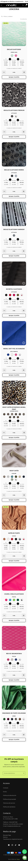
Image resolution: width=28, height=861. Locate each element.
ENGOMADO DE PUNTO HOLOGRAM (14, 713)
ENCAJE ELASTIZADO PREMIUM (14, 110)
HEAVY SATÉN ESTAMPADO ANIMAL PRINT (14, 408)
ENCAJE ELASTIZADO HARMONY (14, 229)
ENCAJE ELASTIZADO (14, 49)
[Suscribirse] (23, 773)
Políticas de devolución (9, 795)
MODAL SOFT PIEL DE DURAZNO (14, 349)
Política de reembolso (9, 807)
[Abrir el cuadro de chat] (24, 858)
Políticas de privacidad (9, 799)
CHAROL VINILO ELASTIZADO (14, 594)
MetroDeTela (11, 854)
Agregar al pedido (14, 77)
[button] (1, 5)
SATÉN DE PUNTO (14, 533)
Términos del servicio (9, 803)
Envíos (5, 791)
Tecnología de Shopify (19, 854)
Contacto (5, 788)
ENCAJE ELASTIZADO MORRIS (14, 170)
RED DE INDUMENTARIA (14, 653)
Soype (18, 859)
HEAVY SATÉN (14, 471)
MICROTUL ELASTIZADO (14, 289)
